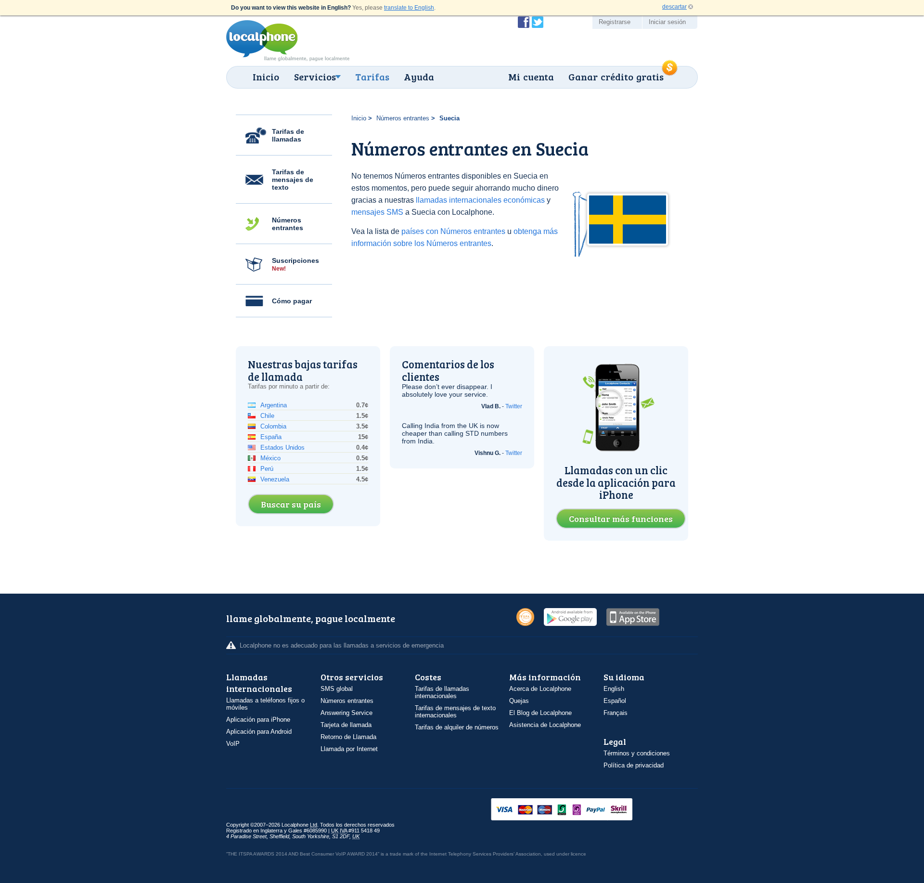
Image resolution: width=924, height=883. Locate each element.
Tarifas (372, 76)
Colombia (273, 426)
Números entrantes (287, 224)
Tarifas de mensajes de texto (292, 179)
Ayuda (419, 76)
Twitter (513, 406)
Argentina (273, 405)
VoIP (233, 743)
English (613, 688)
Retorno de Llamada (348, 736)
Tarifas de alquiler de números (457, 727)
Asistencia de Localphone (545, 724)
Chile (267, 415)
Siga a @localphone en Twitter (537, 22)
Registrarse (614, 22)
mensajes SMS (377, 212)
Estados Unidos (282, 447)
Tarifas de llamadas (288, 135)
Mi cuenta (531, 76)
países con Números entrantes (453, 231)
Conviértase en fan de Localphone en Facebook (523, 22)
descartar (674, 6)
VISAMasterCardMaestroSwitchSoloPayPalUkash (575, 810)
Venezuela (274, 479)
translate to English (409, 7)
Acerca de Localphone (540, 688)
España (271, 437)
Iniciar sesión (667, 22)
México (270, 458)
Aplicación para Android (259, 731)
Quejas (519, 700)
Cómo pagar (292, 301)
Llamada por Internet (349, 749)
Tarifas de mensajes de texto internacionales (455, 711)
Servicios (315, 76)
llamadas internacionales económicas (480, 200)
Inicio (266, 76)
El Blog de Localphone (540, 712)
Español (614, 700)
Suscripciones (295, 264)
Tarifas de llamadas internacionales (442, 692)
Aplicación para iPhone (258, 719)
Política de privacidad (633, 765)
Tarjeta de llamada (346, 724)
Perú (266, 468)
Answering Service (346, 712)
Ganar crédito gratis (616, 76)
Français (615, 712)
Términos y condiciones (636, 753)
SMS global (337, 688)
